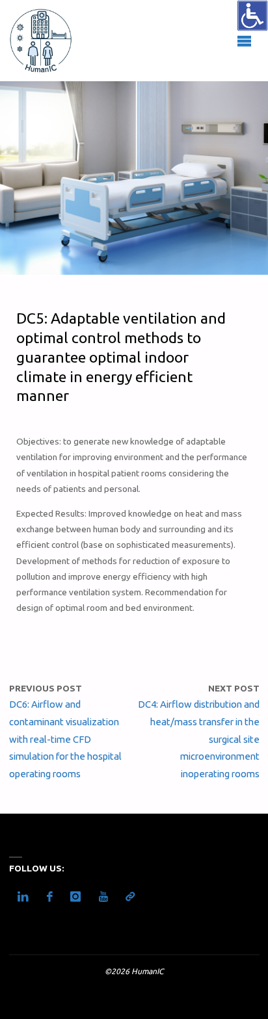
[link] (252, 15)
